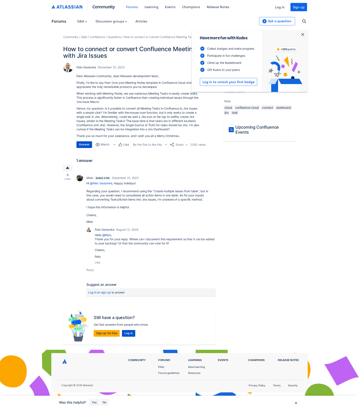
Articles (141, 21)
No (104, 402)
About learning (196, 366)
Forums (132, 7)
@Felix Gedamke (101, 183)
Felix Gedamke (86, 67)
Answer (84, 144)
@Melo (106, 235)
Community (103, 7)
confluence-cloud (247, 107)
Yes (94, 402)
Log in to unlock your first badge (228, 82)
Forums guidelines (168, 373)
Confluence (97, 37)
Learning (151, 7)
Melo (89, 178)
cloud (228, 107)
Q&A (81, 21)
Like (97, 262)
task (235, 112)
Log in (280, 7)
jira (227, 112)
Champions (191, 7)
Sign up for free (106, 333)
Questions (114, 37)
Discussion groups (110, 21)
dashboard (283, 107)
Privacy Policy (257, 385)
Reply (90, 270)
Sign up (299, 7)
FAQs (161, 366)
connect (267, 107)
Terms (276, 385)
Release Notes (218, 7)
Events (170, 7)
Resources (194, 373)
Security (293, 385)
